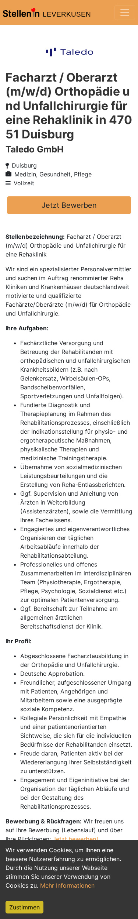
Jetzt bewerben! (75, 839)
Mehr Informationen (67, 885)
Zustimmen (24, 907)
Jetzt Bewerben (69, 205)
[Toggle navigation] (124, 12)
